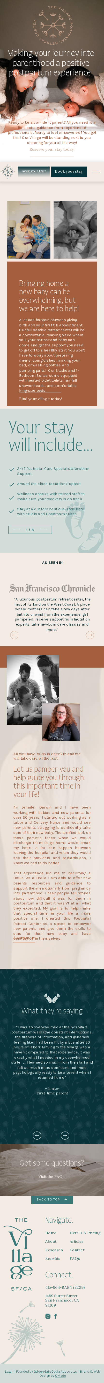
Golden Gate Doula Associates (55, 1372)
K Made (60, 1376)
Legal (9, 1372)
